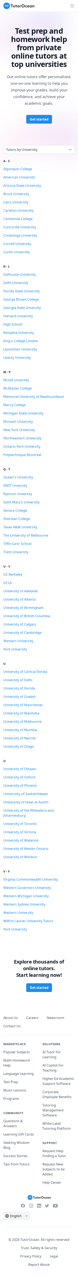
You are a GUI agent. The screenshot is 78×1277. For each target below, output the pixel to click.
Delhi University (15, 282)
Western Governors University (27, 887)
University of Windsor (20, 857)
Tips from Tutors (16, 1164)
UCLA (7, 582)
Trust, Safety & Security (39, 1248)
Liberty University (17, 357)
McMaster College (17, 388)
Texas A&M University (20, 527)
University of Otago (18, 746)
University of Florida (19, 688)
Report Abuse (39, 1264)
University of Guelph (19, 696)
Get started (39, 119)
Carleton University (18, 210)
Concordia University (19, 227)
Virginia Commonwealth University (30, 879)
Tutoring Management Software (53, 1110)
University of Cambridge (22, 632)
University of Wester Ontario (25, 848)
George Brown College (21, 299)
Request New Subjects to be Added (53, 1169)
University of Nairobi (19, 738)
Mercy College (14, 405)
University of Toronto (20, 823)
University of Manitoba (21, 713)
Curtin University (16, 252)
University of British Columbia (26, 616)
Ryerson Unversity (17, 494)
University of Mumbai (20, 730)
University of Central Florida (25, 671)
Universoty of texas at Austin (25, 802)
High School (12, 324)
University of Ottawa (19, 769)
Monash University (18, 421)
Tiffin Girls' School (17, 543)
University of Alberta (19, 599)
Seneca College (15, 510)
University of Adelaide (20, 591)
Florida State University (21, 291)
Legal (54, 1256)
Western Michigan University (26, 896)
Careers (32, 1017)
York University (15, 649)
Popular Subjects (16, 1052)
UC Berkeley (12, 574)
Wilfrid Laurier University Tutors (28, 921)
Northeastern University (22, 438)
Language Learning (18, 1073)
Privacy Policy (30, 1256)
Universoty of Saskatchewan (25, 794)
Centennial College (18, 218)
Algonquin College (17, 169)
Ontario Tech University (21, 446)
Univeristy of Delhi (17, 680)
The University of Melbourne (25, 535)
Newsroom (55, 1017)
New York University (19, 430)
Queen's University (18, 477)
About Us (10, 1017)
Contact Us (12, 1026)
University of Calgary (19, 624)
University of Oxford (19, 777)
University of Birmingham (23, 607)
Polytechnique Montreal (22, 454)
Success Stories (15, 1156)
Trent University (15, 552)
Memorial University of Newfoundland (33, 396)
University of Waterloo (21, 840)
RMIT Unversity (15, 485)
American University (19, 177)
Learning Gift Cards (18, 1134)
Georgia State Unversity (22, 307)
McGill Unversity (16, 380)
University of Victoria (19, 832)
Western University (18, 641)
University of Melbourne (22, 721)
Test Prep (10, 1082)
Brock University (16, 194)
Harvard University (18, 316)
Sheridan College (16, 518)
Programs (11, 1098)
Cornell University (17, 243)
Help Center (51, 1182)
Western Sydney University (24, 904)
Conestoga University (20, 235)
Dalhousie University (19, 274)
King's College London (20, 341)
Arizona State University (22, 185)
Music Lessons (14, 1090)
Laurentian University (20, 349)
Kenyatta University (18, 332)
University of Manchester (23, 705)
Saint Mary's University (21, 502)
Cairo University (15, 202)
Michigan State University (23, 413)
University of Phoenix (20, 785)
